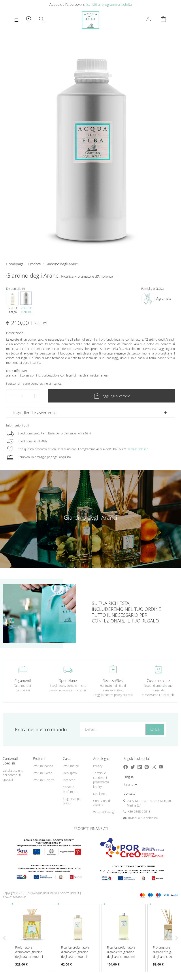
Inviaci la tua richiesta (143, 818)
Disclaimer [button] (100, 794)
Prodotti (34, 264)
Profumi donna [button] (43, 766)
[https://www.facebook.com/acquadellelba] (125, 767)
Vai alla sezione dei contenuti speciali (13, 775)
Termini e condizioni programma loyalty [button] (101, 780)
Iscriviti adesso (138, 449)
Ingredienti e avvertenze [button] (35, 412)
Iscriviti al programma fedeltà (109, 4)
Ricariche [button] (69, 780)
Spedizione (68, 680)
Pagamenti (23, 680)
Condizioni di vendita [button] (102, 803)
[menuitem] (45, 766)
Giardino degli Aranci (62, 264)
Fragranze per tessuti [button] (72, 801)
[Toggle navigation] (16, 20)
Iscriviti (154, 729)
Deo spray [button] (70, 773)
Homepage (15, 264)
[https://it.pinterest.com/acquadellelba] (147, 767)
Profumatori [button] (71, 766)
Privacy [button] (97, 766)
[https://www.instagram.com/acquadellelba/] (154, 767)
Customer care (158, 680)
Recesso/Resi (113, 680)
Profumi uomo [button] (42, 773)
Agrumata (163, 298)
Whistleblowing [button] (103, 812)
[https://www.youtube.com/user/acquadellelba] (161, 767)
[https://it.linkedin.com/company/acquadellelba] (140, 767)
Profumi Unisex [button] (43, 780)
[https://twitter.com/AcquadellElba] (132, 767)
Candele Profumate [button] (70, 789)
